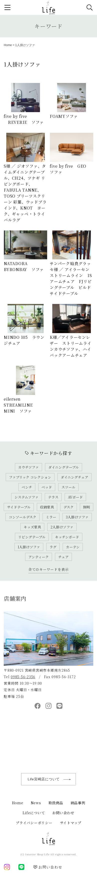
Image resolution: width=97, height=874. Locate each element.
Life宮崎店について (44, 779)
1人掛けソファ (29, 546)
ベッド (47, 487)
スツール (68, 487)
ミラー (51, 516)
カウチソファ (28, 467)
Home (8, 45)
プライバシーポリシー (34, 822)
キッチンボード (67, 536)
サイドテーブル (19, 507)
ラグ (52, 546)
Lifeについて (34, 812)
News (36, 802)
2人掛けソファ (61, 526)
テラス (53, 497)
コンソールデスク (22, 516)
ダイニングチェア (74, 477)
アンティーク (38, 556)
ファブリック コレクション (30, 477)
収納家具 (47, 507)
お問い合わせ (63, 812)
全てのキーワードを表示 (48, 569)
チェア (63, 556)
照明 (86, 507)
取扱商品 (55, 802)
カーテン (73, 546)
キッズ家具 (32, 526)
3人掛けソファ (77, 516)
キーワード (48, 26)
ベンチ (27, 487)
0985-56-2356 (23, 676)
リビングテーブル (32, 536)
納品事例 (78, 802)
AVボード (75, 497)
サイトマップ (71, 822)
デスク (68, 507)
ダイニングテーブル (63, 467)
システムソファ (26, 497)
